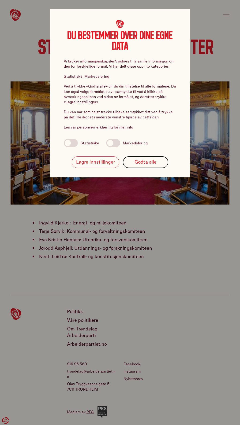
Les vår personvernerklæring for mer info (98, 127)
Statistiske (89, 143)
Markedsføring (135, 143)
